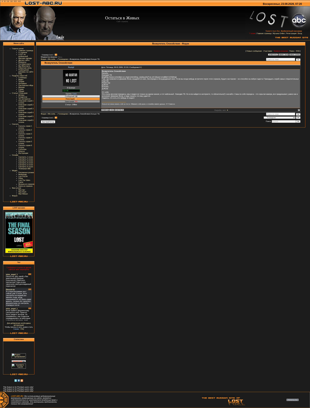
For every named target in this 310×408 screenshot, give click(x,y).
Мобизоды (22, 174)
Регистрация (291, 33)
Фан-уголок (16, 188)
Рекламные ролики (26, 172)
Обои (20, 178)
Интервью (22, 83)
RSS (298, 51)
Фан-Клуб (22, 192)
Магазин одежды (25, 58)
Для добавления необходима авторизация (19, 324)
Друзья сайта (23, 60)
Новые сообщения (254, 51)
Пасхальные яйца (25, 85)
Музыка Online (279, 33)
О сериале (22, 52)
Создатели (22, 97)
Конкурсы (22, 62)
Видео (20, 80)
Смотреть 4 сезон (25, 163)
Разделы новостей (19, 76)
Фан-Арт (21, 190)
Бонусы (21, 151)
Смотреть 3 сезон (25, 161)
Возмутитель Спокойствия (80, 59)
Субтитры (22, 149)
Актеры (21, 95)
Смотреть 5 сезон (25, 165)
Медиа (14, 170)
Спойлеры (22, 78)
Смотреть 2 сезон (25, 159)
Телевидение (63, 59)
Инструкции (23, 153)
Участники (267, 51)
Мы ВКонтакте (24, 66)
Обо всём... (52, 59)
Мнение (21, 87)
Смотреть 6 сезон (25, 167)
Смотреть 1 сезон (25, 157)
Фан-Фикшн (23, 194)
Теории (21, 81)
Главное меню (18, 49)
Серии (21, 89)
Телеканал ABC (24, 169)
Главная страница (264, 33)
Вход (300, 33)
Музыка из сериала (26, 184)
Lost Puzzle (23, 176)
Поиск (291, 51)
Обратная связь (25, 68)
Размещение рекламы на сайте (25, 71)
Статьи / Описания (19, 93)
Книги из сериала (25, 186)
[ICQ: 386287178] (111, 110)
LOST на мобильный (23, 55)
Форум (14, 196)
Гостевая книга (24, 64)
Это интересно (24, 99)
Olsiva (60, 57)
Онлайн (15, 155)
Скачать (15, 124)
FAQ (20, 74)
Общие (21, 91)
